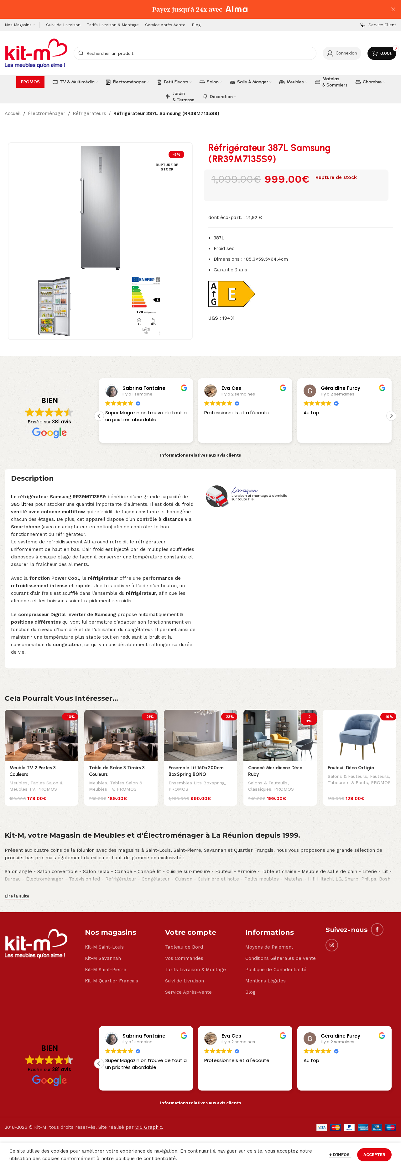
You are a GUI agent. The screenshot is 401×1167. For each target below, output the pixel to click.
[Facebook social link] (377, 929)
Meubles (18, 782)
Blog (250, 992)
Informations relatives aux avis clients (200, 455)
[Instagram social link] (331, 945)
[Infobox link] (378, 25)
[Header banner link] (191, 9)
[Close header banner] (393, 9)
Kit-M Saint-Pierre (105, 969)
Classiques (259, 789)
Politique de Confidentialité (275, 969)
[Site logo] (36, 53)
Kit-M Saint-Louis (104, 947)
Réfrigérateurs (89, 113)
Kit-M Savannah (103, 958)
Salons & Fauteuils (268, 782)
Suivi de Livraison (184, 981)
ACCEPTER (374, 1154)
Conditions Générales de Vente (280, 958)
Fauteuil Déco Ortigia (351, 768)
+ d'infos (340, 1154)
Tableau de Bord (184, 947)
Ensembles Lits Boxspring (197, 782)
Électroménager (46, 113)
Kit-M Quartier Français (111, 981)
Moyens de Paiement (269, 947)
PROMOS (47, 789)
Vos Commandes (184, 958)
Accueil (13, 113)
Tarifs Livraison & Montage (195, 969)
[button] (391, 416)
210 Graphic (148, 1127)
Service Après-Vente (188, 992)
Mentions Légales (265, 981)
